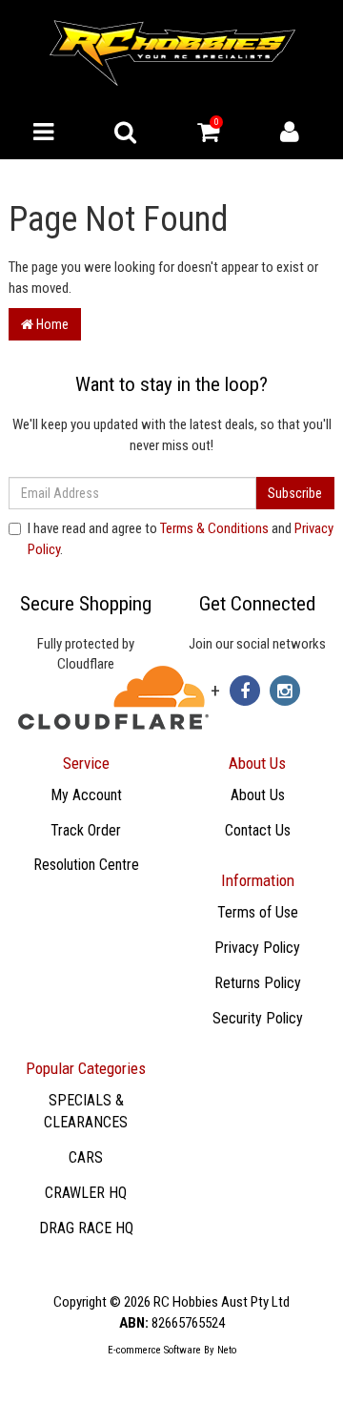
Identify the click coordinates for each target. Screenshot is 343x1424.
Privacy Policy (257, 948)
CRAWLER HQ (86, 1193)
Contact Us (258, 830)
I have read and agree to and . (180, 538)
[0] (208, 136)
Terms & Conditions (214, 528)
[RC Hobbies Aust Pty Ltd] (172, 51)
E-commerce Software (154, 1350)
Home (51, 324)
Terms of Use (257, 912)
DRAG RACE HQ (86, 1228)
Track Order (85, 830)
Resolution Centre (86, 865)
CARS (86, 1157)
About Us (258, 795)
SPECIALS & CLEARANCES (86, 1111)
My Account (86, 795)
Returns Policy (257, 983)
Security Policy (257, 1018)
